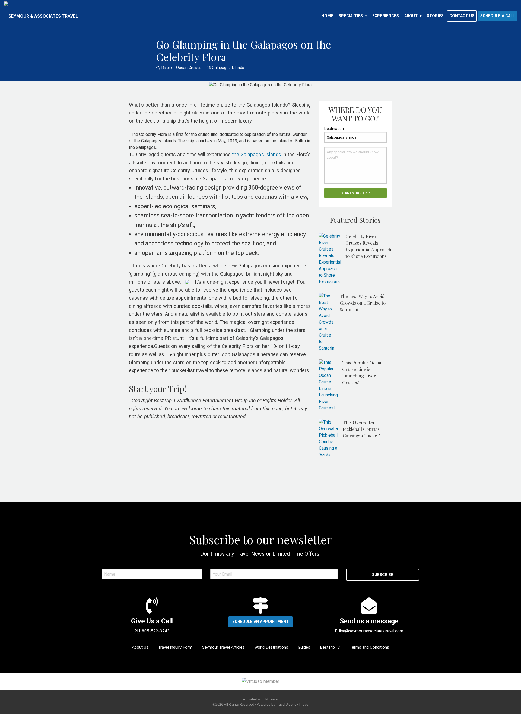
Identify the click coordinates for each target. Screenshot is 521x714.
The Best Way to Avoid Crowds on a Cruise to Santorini (363, 302)
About (411, 16)
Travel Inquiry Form (175, 647)
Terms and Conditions (369, 647)
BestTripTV (330, 647)
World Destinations (271, 647)
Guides (304, 647)
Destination (334, 128)
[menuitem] (327, 16)
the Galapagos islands (256, 155)
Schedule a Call (497, 16)
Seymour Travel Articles (223, 647)
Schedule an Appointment (260, 621)
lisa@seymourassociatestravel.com (371, 631)
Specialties (351, 16)
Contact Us (461, 16)
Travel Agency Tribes (292, 704)
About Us (140, 647)
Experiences (385, 16)
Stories (435, 16)
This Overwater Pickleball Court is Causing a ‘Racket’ (361, 428)
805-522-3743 (156, 631)
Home (327, 16)
